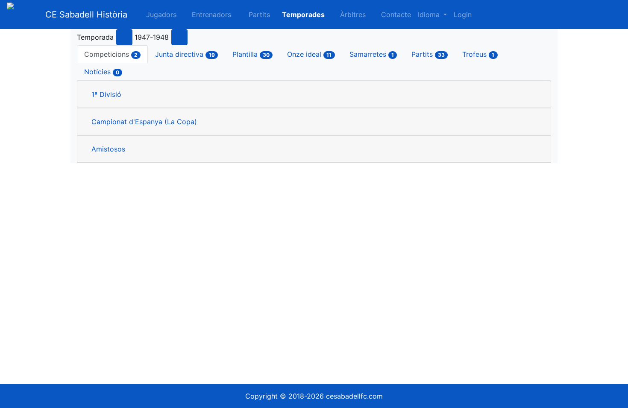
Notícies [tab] (101, 71)
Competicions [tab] (111, 54)
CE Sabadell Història (86, 14)
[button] (254, 14)
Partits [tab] (428, 54)
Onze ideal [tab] (309, 54)
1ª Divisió (106, 94)
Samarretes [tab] (371, 54)
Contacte (396, 14)
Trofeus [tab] (478, 54)
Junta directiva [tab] (184, 54)
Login (463, 14)
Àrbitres (353, 14)
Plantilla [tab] (251, 54)
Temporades (303, 14)
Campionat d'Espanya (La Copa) (144, 121)
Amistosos (108, 149)
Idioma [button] (430, 14)
